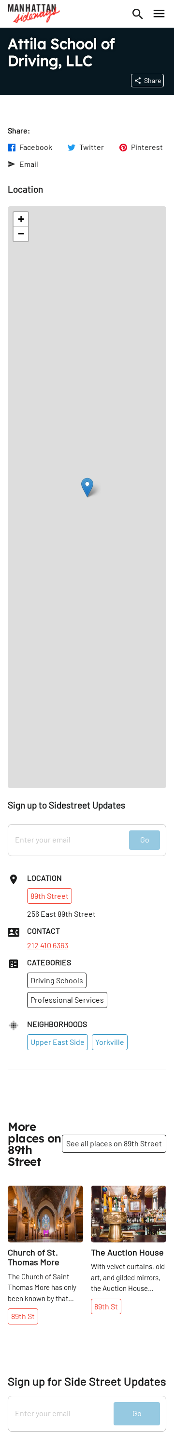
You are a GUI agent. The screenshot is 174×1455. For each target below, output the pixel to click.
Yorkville (109, 1041)
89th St (23, 1316)
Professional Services (67, 999)
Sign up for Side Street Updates (87, 1381)
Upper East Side (57, 1041)
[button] (87, 487)
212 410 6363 (47, 945)
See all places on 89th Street (114, 1143)
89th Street (49, 895)
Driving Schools (56, 980)
